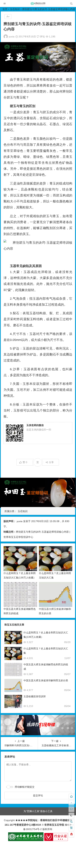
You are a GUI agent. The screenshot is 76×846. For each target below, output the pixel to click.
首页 (4, 9)
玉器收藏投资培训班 (35, 696)
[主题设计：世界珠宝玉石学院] (25, 840)
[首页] (71, 796)
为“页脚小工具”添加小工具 (38, 811)
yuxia (11, 36)
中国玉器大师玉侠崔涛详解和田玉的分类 (46, 680)
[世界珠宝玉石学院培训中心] (38, 4)
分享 (51, 462)
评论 (42, 36)
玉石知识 (15, 9)
